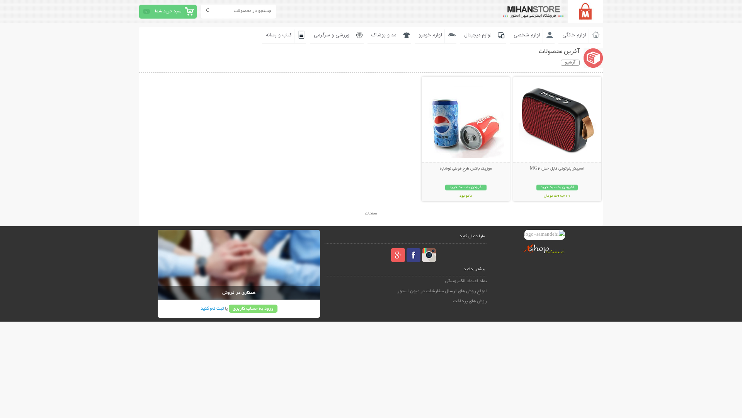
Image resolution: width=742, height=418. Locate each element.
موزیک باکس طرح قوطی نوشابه (466, 168)
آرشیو (570, 62)
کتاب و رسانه (279, 35)
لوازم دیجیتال (478, 35)
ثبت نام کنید (212, 308)
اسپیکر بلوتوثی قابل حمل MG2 (557, 168)
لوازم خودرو (430, 35)
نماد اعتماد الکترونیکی (466, 281)
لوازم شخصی (527, 35)
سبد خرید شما (168, 11)
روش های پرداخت (470, 301)
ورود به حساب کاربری (253, 308)
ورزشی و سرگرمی (331, 35)
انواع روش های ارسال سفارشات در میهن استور (442, 291)
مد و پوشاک (384, 35)
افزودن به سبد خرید (557, 187)
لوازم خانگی (574, 35)
